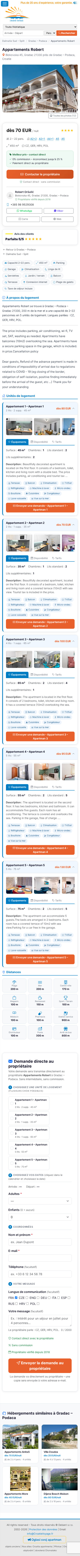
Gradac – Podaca (37, 41)
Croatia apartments (42, 1546)
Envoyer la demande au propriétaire (42, 1366)
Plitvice (57, 1546)
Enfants (21, 1210)
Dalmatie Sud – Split (13, 41)
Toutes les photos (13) (64, 115)
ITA (54, 1298)
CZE (22, 1298)
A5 (57, 138)
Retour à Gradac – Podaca (21, 249)
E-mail (14, 1251)
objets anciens (12, 1546)
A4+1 (50, 138)
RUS (11, 1304)
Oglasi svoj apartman (46, 1539)
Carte (25, 219)
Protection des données (43, 1529)
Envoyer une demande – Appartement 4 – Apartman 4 (42, 849)
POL (33, 1304)
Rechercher (68, 32)
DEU (44, 1298)
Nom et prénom (20, 1235)
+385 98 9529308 (22, 204)
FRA (11, 1298)
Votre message (25, 1311)
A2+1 (42, 138)
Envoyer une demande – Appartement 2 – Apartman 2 (42, 623)
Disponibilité (41, 442)
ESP (64, 1298)
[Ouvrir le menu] (4, 4)
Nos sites (26, 1546)
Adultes (15, 1194)
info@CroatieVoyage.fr (40, 1533)
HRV (22, 1304)
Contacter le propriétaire (42, 174)
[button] (40, 237)
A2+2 (33, 138)
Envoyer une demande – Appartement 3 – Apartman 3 (42, 736)
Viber (60, 210)
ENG (33, 1298)
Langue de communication (34, 1292)
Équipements (18, 442)
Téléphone (22, 1267)
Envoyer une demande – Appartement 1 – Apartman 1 (42, 507)
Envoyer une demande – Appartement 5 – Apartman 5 (42, 959)
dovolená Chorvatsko (46, 1550)
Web (59, 219)
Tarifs (58, 442)
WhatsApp (26, 210)
